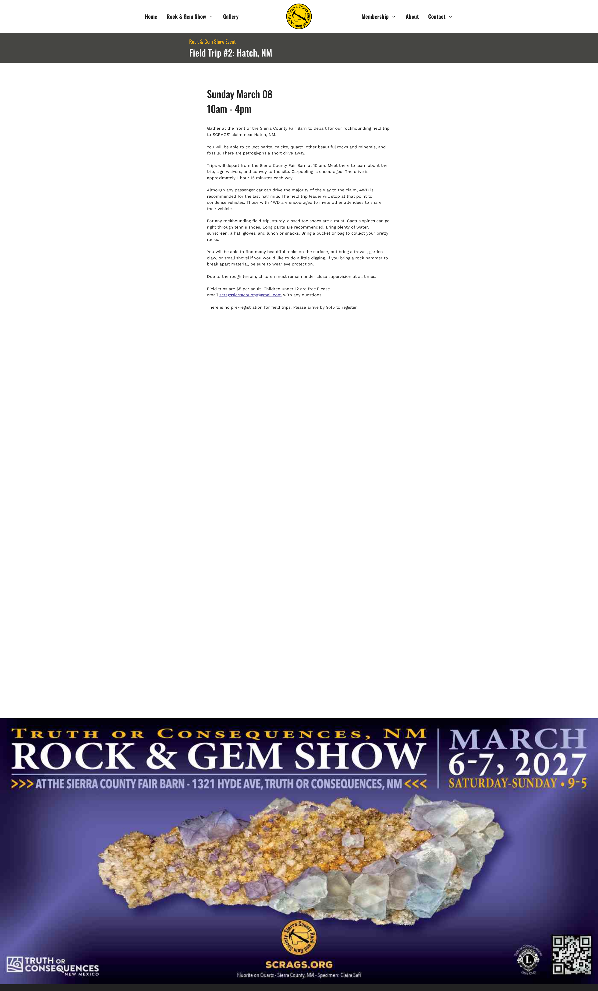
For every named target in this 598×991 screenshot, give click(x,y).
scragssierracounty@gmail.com (250, 295)
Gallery (230, 16)
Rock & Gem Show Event (212, 41)
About (412, 16)
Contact (436, 16)
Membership (375, 16)
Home (151, 16)
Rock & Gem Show (186, 16)
